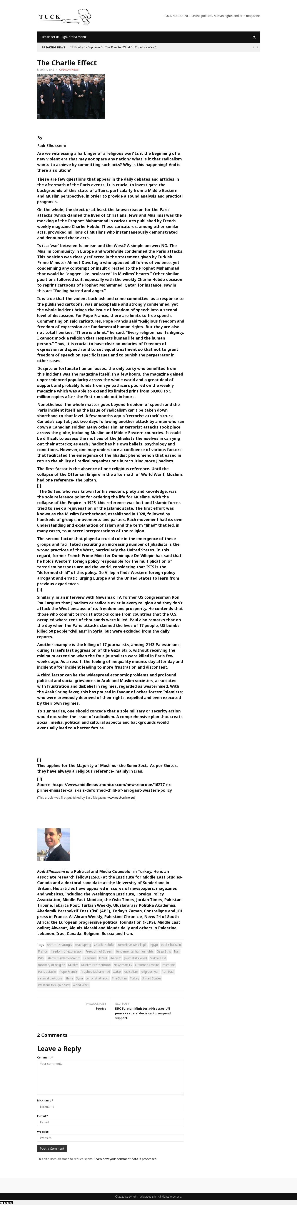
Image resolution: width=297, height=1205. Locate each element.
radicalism (131, 971)
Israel (103, 958)
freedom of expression (66, 951)
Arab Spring (83, 945)
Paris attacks (47, 971)
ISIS (41, 958)
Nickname (45, 1100)
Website (43, 1132)
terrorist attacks (97, 978)
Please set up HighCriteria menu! (63, 37)
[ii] (39, 589)
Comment (45, 1057)
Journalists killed (135, 958)
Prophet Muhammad (95, 971)
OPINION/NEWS (69, 69)
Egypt (154, 945)
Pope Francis (68, 971)
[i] (39, 485)
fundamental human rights (135, 951)
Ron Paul (168, 971)
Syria (79, 978)
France (43, 951)
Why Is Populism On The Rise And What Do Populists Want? (117, 47)
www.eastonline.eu (120, 797)
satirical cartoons (50, 978)
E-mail (42, 1116)
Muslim (73, 965)
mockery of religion (51, 965)
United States (151, 978)
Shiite (69, 978)
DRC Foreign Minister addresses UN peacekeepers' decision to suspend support (143, 1013)
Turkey (134, 978)
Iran (177, 951)
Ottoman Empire (147, 965)
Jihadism (115, 958)
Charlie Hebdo (104, 945)
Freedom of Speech (99, 951)
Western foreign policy (54, 985)
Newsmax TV (122, 965)
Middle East (158, 958)
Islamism (89, 958)
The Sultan (119, 978)
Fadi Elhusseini (171, 945)
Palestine (168, 965)
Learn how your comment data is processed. (125, 1159)
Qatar (117, 971)
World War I (81, 985)
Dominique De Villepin (132, 945)
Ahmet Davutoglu (59, 945)
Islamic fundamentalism (63, 958)
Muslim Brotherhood (96, 965)
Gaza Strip (164, 951)
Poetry (101, 1008)
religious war (150, 971)
